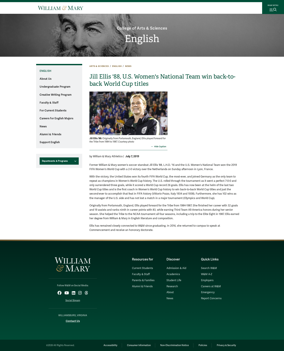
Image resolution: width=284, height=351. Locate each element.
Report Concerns (211, 298)
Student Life (173, 280)
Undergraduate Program (55, 86)
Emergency (208, 292)
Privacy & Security (226, 345)
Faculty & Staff (49, 102)
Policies (203, 345)
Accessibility (110, 345)
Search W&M (209, 268)
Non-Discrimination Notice (174, 345)
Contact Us (73, 321)
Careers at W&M (211, 286)
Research (172, 286)
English (142, 39)
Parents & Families (143, 280)
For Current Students (53, 110)
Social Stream (72, 300)
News (128, 66)
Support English (50, 142)
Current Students (142, 268)
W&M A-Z (206, 274)
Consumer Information (139, 345)
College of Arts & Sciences (142, 28)
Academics (173, 274)
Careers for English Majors (56, 118)
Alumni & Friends (50, 134)
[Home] (60, 8)
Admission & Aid (176, 268)
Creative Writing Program (55, 94)
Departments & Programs (55, 161)
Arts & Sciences (99, 66)
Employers (207, 280)
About (170, 292)
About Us (45, 79)
